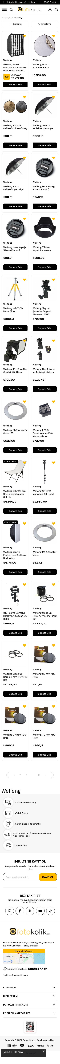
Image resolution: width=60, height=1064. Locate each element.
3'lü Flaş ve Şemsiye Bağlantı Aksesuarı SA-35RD (15, 615)
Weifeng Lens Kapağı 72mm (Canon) (44, 188)
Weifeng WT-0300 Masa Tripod (13, 310)
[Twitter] (30, 911)
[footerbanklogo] (30, 1045)
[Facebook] (20, 911)
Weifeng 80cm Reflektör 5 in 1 (41, 66)
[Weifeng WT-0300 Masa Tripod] (15, 289)
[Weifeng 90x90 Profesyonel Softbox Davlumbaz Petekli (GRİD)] (15, 45)
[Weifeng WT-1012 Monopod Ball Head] (45, 472)
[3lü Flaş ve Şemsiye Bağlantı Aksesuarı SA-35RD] (15, 593)
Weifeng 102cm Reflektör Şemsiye (43, 127)
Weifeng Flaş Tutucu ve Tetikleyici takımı (44, 371)
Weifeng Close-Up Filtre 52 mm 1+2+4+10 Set (15, 676)
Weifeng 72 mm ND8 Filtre (44, 736)
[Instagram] (9, 911)
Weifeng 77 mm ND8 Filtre (14, 736)
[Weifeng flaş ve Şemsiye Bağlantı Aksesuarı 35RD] (45, 289)
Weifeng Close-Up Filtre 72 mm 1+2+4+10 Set (45, 615)
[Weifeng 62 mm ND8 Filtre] (45, 654)
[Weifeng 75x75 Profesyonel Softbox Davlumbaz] (15, 532)
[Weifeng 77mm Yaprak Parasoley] (45, 228)
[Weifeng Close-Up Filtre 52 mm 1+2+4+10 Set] (15, 654)
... (32, 775)
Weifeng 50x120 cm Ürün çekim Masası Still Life (14, 494)
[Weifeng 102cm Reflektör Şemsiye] (45, 106)
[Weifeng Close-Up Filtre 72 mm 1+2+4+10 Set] (45, 593)
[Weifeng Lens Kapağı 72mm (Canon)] (45, 167)
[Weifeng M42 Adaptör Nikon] (45, 532)
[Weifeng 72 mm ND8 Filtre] (45, 715)
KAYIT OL (47, 877)
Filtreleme (46, 23)
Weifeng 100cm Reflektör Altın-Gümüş (15, 127)
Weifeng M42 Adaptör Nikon (44, 553)
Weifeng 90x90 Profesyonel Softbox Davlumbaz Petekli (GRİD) (14, 67)
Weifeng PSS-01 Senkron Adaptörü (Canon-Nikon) (43, 433)
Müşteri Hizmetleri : (28, 968)
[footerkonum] (24, 956)
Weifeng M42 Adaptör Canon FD (15, 432)
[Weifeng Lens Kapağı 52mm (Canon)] (15, 228)
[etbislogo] (30, 1027)
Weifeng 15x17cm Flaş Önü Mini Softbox (15, 371)
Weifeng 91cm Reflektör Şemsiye (13, 188)
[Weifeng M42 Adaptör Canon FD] (15, 411)
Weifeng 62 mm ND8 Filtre (44, 675)
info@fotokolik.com (18, 975)
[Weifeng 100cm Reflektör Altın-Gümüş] (15, 106)
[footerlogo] (30, 931)
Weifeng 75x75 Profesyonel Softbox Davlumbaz (14, 555)
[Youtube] (40, 911)
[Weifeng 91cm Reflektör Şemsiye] (15, 167)
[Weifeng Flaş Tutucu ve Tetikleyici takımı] (45, 350)
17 (39, 775)
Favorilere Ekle (24, 36)
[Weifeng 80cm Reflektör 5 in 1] (45, 45)
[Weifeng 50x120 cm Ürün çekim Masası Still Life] (15, 472)
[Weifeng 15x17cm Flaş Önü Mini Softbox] (15, 350)
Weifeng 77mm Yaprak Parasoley (42, 249)
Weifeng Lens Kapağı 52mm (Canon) (14, 249)
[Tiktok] (50, 911)
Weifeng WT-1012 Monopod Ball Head (43, 492)
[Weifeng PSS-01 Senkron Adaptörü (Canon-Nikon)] (45, 411)
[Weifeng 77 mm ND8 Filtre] (15, 715)
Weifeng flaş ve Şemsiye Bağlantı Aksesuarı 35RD (42, 311)
